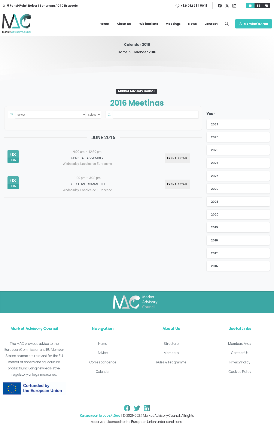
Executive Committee (87, 184)
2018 (214, 240)
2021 (214, 201)
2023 (214, 176)
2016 (214, 266)
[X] (227, 5)
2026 (214, 137)
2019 (214, 227)
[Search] (227, 24)
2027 (214, 124)
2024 (214, 163)
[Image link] (134, 302)
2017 (214, 253)
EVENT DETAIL (177, 158)
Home (122, 52)
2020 (214, 214)
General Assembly (87, 158)
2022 (214, 189)
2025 (214, 150)
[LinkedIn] (234, 5)
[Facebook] (220, 5)
